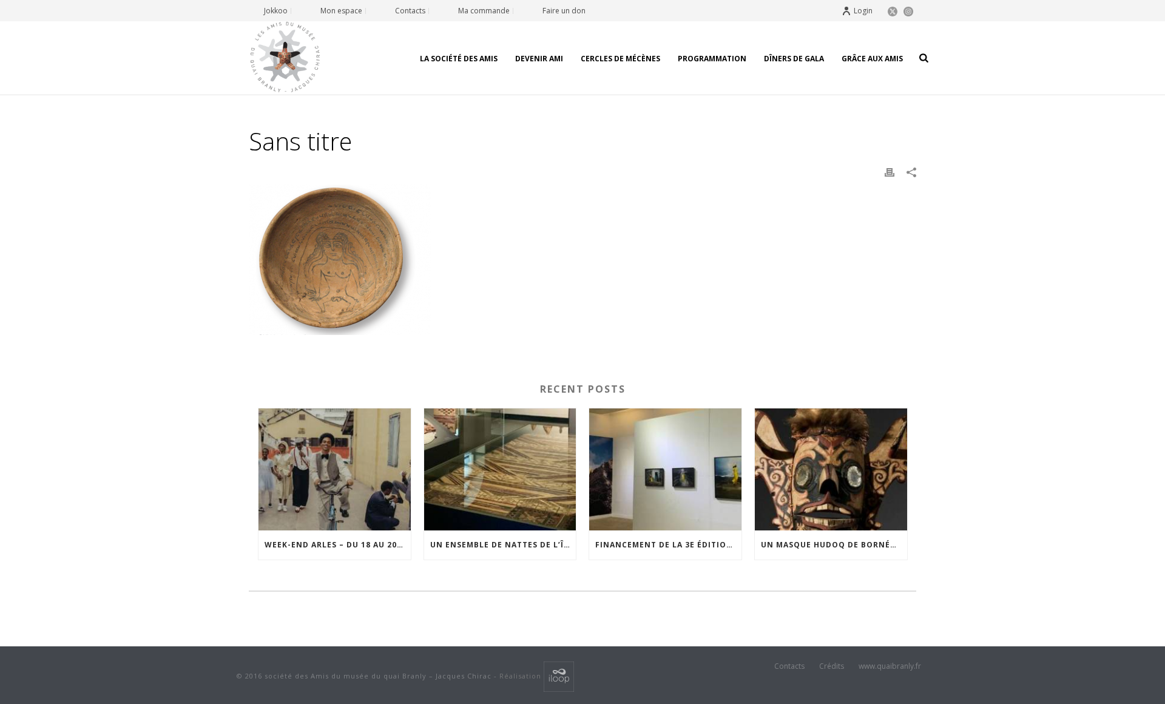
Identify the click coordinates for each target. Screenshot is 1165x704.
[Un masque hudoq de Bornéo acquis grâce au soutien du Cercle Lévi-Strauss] (831, 469)
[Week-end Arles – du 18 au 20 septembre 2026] (334, 469)
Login (863, 10)
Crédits (831, 666)
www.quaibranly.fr (890, 666)
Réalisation (521, 675)
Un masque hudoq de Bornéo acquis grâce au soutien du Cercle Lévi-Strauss (834, 545)
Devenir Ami (539, 58)
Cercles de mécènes (620, 58)
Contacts (789, 666)
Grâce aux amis (872, 58)
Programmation (712, 58)
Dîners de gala (794, 58)
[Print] (889, 172)
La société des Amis (459, 58)
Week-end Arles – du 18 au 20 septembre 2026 (338, 545)
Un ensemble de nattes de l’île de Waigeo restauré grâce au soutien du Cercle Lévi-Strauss (503, 545)
